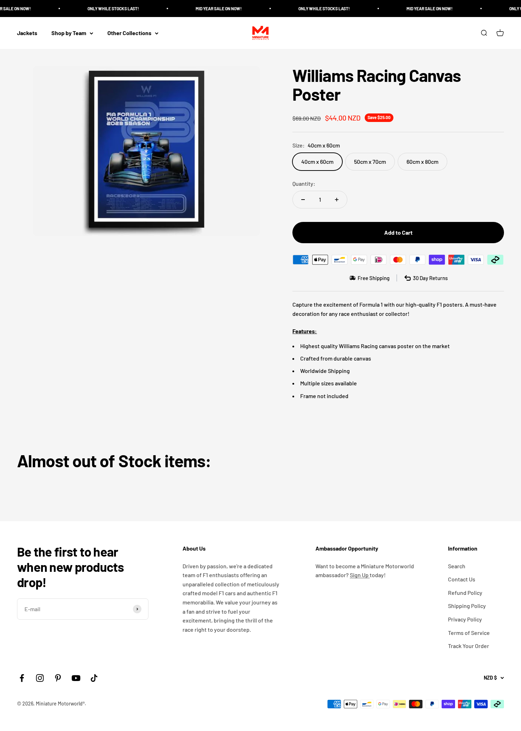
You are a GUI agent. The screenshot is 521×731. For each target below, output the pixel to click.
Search (456, 566)
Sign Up (360, 574)
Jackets (27, 33)
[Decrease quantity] (303, 199)
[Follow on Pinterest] (58, 678)
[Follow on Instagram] (40, 678)
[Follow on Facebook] (22, 678)
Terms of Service (469, 632)
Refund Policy (465, 592)
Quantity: (303, 183)
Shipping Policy (467, 605)
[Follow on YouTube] (76, 678)
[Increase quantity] (336, 199)
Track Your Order (468, 645)
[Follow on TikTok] (94, 678)
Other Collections (129, 33)
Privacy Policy (465, 619)
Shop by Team (68, 33)
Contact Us (461, 579)
